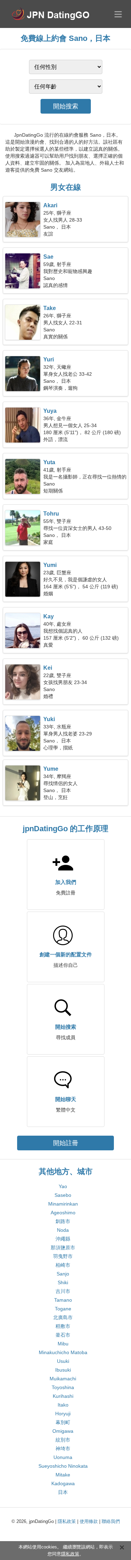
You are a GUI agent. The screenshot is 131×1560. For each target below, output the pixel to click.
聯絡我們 (111, 1521)
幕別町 (63, 1422)
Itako (63, 1405)
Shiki (63, 1282)
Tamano (63, 1300)
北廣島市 (63, 1317)
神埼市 (63, 1448)
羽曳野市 (63, 1256)
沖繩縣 (63, 1239)
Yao (63, 1186)
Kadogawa (63, 1483)
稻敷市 (63, 1326)
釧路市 (63, 1221)
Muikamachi (63, 1378)
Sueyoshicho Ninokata (63, 1466)
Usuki (63, 1361)
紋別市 (63, 1440)
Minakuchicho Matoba (63, 1352)
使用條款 (89, 1521)
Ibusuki (63, 1370)
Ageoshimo (63, 1212)
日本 (63, 1492)
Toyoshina (63, 1387)
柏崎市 (63, 1265)
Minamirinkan (63, 1204)
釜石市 (63, 1335)
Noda (63, 1230)
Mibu (63, 1343)
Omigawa (62, 1431)
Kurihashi (63, 1396)
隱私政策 (67, 1521)
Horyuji (63, 1413)
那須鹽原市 (63, 1247)
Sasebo (62, 1195)
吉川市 (63, 1291)
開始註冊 (65, 1143)
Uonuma (62, 1457)
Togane (63, 1308)
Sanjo (63, 1274)
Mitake (63, 1475)
